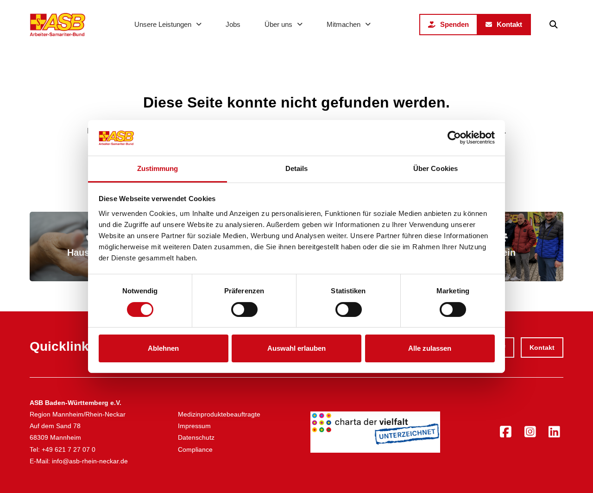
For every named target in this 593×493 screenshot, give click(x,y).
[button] (553, 24)
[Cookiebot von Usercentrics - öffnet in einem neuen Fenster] (454, 138)
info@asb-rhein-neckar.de (90, 461)
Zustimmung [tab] (157, 168)
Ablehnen (163, 348)
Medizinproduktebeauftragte (219, 414)
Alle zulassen (429, 348)
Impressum (194, 426)
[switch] (244, 309)
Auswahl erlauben (296, 348)
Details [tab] (296, 168)
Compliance (195, 449)
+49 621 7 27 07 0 (68, 449)
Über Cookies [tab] (435, 168)
